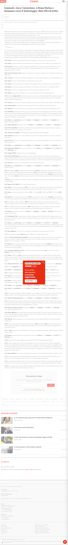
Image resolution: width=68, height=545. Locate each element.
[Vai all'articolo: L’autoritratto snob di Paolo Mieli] (7, 430)
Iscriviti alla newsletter (6, 528)
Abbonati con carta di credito (41, 528)
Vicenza (63, 401)
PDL (25, 401)
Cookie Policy (4, 532)
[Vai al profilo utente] (63, 1)
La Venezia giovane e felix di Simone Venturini (27, 447)
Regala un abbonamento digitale (42, 532)
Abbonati (3, 1)
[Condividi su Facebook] (2, 16)
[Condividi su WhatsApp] (2, 22)
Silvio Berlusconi (45, 401)
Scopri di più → (63, 456)
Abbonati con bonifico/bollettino (42, 529)
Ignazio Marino (54, 399)
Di (6, 16)
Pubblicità (3, 529)
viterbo (3, 404)
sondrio (52, 401)
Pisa (29, 401)
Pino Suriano (17, 430)
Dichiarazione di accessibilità (41, 524)
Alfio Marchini (5, 399)
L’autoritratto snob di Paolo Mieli (23, 427)
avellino (12, 399)
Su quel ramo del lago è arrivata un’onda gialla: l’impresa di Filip (33, 437)
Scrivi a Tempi (4, 526)
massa (7, 401)
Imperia (61, 399)
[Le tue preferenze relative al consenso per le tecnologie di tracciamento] (2, 542)
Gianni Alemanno (40, 399)
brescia (25, 399)
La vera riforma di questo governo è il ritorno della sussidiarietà (33, 417)
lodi (3, 401)
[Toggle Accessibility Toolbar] (65, 542)
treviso (58, 401)
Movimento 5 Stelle (15, 401)
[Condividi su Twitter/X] (2, 19)
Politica (8, 5)
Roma (33, 401)
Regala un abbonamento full (41, 531)
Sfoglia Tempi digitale (40, 526)
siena (38, 401)
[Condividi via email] (2, 25)
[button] (2, 28)
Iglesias (47, 399)
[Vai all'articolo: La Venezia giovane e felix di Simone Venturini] (7, 449)
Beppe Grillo (19, 399)
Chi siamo (3, 524)
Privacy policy (4, 531)
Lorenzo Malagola (18, 420)
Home (5, 5)
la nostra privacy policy (39, 389)
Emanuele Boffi (17, 439)
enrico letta (31, 399)
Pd (22, 401)
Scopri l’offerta (29, 281)
